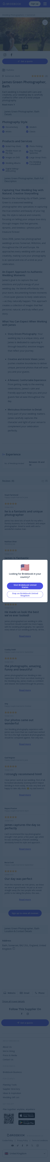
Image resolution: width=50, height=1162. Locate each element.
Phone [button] (41, 993)
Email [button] (26, 993)
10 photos (10, 70)
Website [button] (11, 993)
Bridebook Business (12, 1072)
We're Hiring (9, 1051)
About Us (7, 1046)
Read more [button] (7, 104)
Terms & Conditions (40, 1140)
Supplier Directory (11, 1088)
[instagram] (28, 1014)
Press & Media (10, 1055)
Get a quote (26, 61)
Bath (17, 76)
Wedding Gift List (11, 1097)
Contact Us (8, 1059)
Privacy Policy (22, 1140)
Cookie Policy (7, 1140)
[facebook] (21, 1014)
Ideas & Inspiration (12, 1093)
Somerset (10, 76)
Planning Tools (10, 1084)
